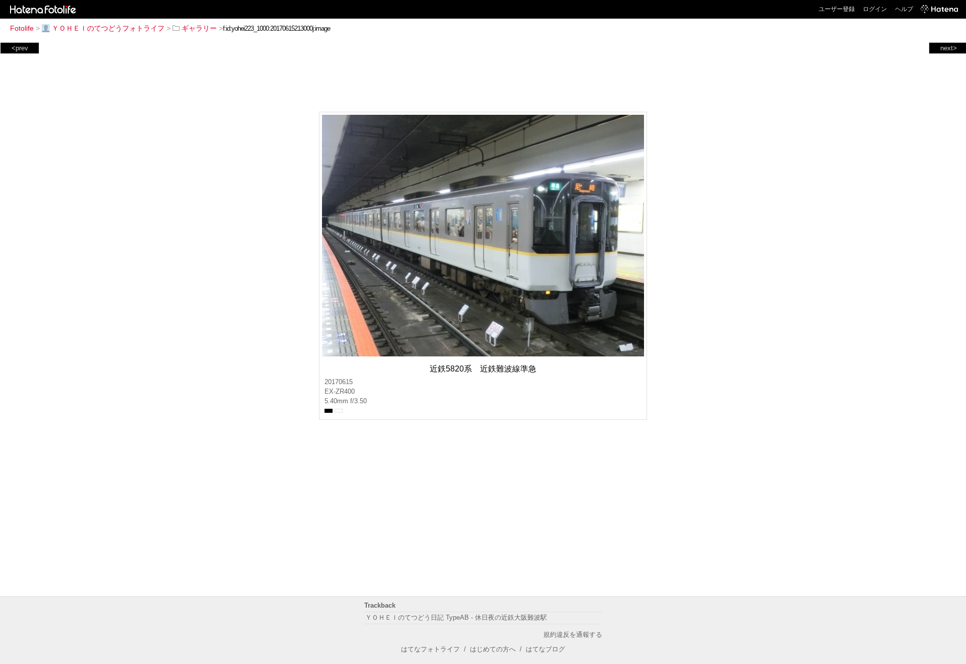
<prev (20, 48)
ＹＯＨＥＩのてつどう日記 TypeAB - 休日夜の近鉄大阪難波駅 (456, 617)
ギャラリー (199, 28)
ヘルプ (904, 9)
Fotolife (22, 28)
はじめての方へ (493, 649)
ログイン (875, 9)
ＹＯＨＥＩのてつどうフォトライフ (108, 28)
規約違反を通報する (572, 634)
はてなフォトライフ (430, 649)
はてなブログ (545, 649)
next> (948, 48)
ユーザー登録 (837, 9)
